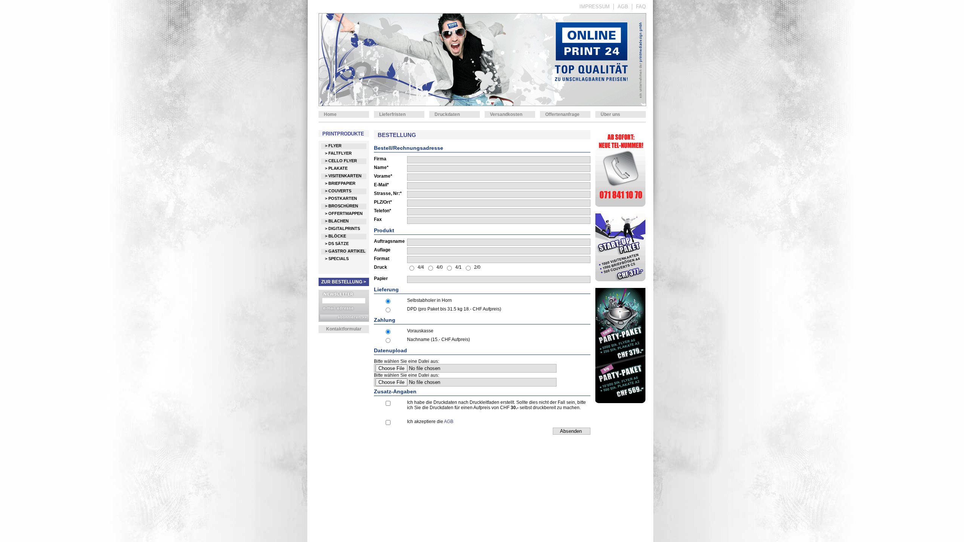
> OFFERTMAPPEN (344, 213)
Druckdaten (447, 114)
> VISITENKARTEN (343, 176)
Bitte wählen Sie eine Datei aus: (406, 361)
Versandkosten (506, 114)
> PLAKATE (336, 168)
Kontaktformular (344, 329)
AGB (623, 6)
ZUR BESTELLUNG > (343, 282)
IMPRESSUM (595, 6)
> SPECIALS (337, 258)
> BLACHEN (337, 221)
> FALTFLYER (338, 153)
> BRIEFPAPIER (340, 183)
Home (330, 114)
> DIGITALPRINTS (342, 228)
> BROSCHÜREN (341, 206)
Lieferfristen (392, 114)
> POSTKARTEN (341, 198)
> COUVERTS (338, 191)
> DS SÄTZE (337, 243)
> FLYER (333, 145)
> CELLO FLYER (341, 160)
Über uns (610, 114)
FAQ (641, 6)
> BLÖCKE (335, 236)
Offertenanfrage (562, 114)
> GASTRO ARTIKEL (345, 251)
